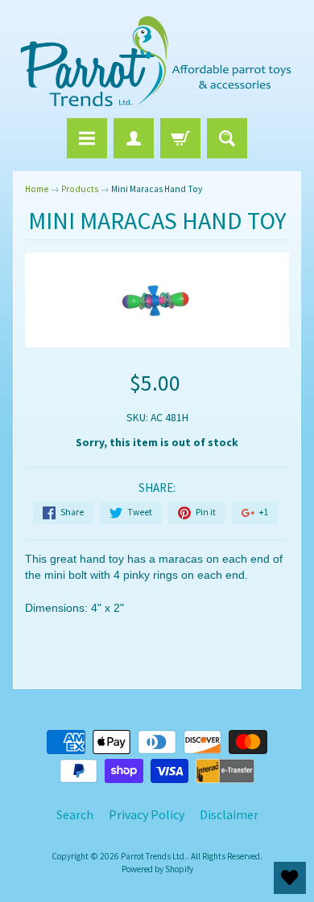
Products (79, 189)
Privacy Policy (146, 814)
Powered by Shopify (157, 869)
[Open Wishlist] (290, 878)
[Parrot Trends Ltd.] (157, 61)
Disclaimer (229, 814)
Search (74, 814)
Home (36, 189)
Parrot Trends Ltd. (154, 856)
